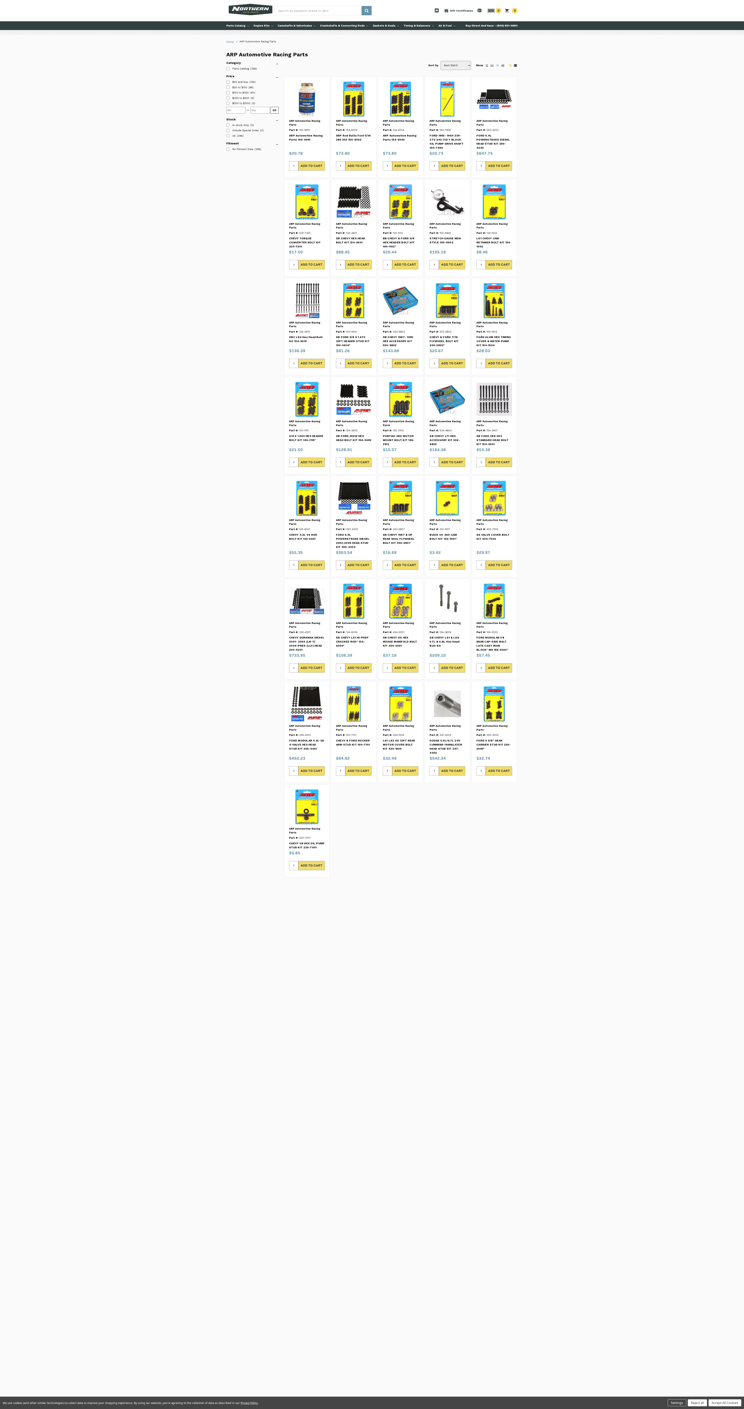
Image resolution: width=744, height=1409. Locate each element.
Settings (677, 1403)
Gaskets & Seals (384, 25)
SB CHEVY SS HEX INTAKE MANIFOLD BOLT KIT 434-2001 (400, 641)
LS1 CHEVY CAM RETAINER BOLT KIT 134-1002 (494, 242)
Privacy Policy (249, 1403)
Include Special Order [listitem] (245, 130)
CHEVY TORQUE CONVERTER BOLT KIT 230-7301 (305, 242)
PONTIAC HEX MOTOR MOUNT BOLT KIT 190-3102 (399, 440)
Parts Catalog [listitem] (240, 68)
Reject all (697, 1403)
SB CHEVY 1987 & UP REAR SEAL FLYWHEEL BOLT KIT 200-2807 (399, 538)
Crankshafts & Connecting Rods (342, 25)
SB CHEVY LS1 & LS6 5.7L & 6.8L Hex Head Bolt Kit (444, 641)
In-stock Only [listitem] (240, 125)
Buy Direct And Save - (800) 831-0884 (492, 25)
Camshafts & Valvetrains (295, 25)
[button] (494, 10)
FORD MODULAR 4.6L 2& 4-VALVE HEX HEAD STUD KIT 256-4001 (306, 744)
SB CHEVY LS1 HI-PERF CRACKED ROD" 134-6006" (352, 641)
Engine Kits (262, 25)
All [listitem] (234, 135)
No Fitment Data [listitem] (242, 149)
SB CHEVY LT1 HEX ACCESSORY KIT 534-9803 (445, 440)
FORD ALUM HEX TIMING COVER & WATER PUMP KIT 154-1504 (493, 341)
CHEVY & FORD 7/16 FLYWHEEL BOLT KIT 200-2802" (444, 341)
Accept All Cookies (725, 1403)
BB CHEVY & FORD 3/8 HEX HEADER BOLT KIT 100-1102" (399, 242)
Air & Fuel (445, 25)
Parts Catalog (235, 25)
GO (274, 110)
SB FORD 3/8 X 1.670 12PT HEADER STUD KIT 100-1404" (352, 341)
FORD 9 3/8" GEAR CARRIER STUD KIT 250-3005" (493, 744)
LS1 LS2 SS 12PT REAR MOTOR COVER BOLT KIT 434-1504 (399, 744)
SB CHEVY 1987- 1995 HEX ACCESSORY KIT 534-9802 (398, 341)
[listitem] (240, 82)
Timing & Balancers (417, 25)
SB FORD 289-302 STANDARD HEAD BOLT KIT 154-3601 (492, 440)
